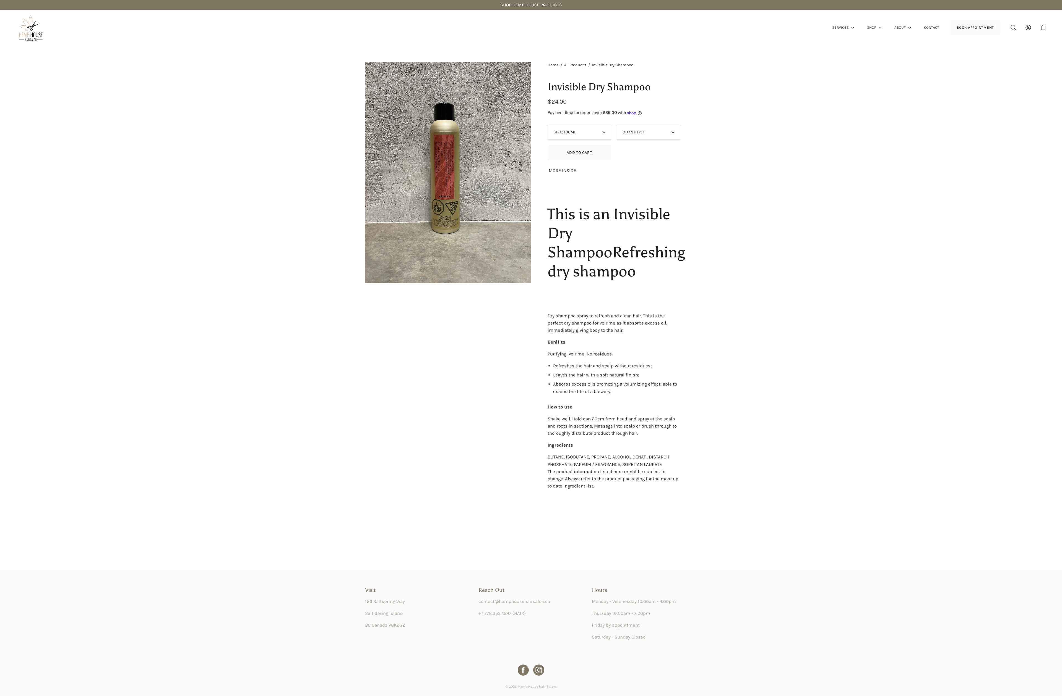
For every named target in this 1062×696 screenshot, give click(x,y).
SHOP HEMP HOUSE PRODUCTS (531, 4)
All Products (575, 65)
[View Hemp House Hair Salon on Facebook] (523, 670)
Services (840, 27)
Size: (564, 132)
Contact (931, 27)
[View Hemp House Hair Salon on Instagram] (538, 670)
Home (553, 65)
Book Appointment (975, 27)
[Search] (1013, 27)
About (900, 27)
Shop (871, 27)
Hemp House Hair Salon (537, 686)
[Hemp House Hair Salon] (30, 27)
